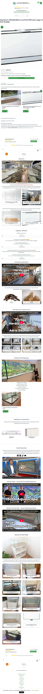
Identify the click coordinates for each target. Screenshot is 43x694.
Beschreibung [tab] (3, 84)
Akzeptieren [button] (21, 692)
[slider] (20, 477)
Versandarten (21, 684)
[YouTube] (25, 455)
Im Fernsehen (21, 678)
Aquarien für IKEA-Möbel (19, 12)
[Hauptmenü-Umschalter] (41, 3)
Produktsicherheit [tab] (10, 84)
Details (4, 111)
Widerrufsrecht (21, 687)
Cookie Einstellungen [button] (35, 690)
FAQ (21, 685)
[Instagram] (20, 455)
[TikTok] (23, 455)
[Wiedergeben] (3, 285)
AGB (21, 688)
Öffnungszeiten (21, 675)
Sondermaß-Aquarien (17, 11)
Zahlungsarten (21, 682)
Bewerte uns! (33, 141)
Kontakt (21, 681)
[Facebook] (18, 455)
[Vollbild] (39, 285)
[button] (40, 28)
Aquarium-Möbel (26, 11)
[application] (21, 275)
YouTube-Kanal (31, 127)
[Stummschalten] (38, 285)
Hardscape (27, 12)
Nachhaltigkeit (21, 679)
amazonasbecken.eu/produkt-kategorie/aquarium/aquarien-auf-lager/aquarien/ (21, 255)
